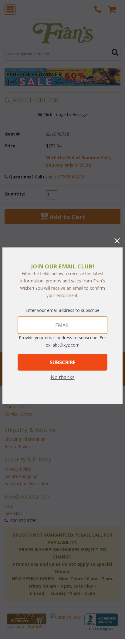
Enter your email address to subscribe (62, 310)
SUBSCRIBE (62, 362)
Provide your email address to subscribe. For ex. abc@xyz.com (62, 341)
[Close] (117, 240)
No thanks (63, 377)
